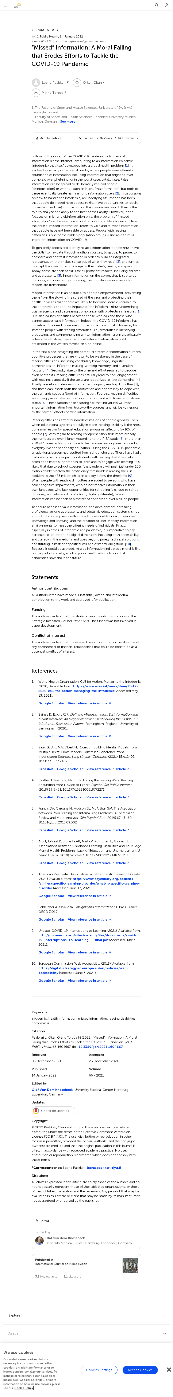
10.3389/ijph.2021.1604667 (100, 1047)
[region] (86, 1370)
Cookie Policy (23, 1388)
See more (67, 121)
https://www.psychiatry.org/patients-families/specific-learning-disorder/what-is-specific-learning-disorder (89, 883)
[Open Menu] (6, 5)
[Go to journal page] (130, 1265)
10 (128, 544)
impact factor (46, 1276)
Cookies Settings (99, 1370)
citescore (72, 1276)
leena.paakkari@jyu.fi (104, 1168)
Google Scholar (51, 703)
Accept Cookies (140, 1370)
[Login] (166, 5)
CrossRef (45, 769)
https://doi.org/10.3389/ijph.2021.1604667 (80, 41)
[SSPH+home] (17, 5)
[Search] (156, 5)
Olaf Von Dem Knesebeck (52, 1090)
